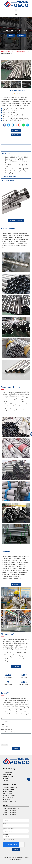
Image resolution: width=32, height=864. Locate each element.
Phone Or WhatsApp (6, 729)
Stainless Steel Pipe (20, 51)
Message (3, 735)
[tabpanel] (16, 165)
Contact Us (6, 805)
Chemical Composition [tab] (9, 176)
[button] (16, 10)
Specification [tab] (6, 153)
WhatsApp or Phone (8, 828)
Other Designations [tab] (8, 180)
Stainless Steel (9, 51)
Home (2, 51)
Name (2, 719)
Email (2, 724)
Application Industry (9, 784)
